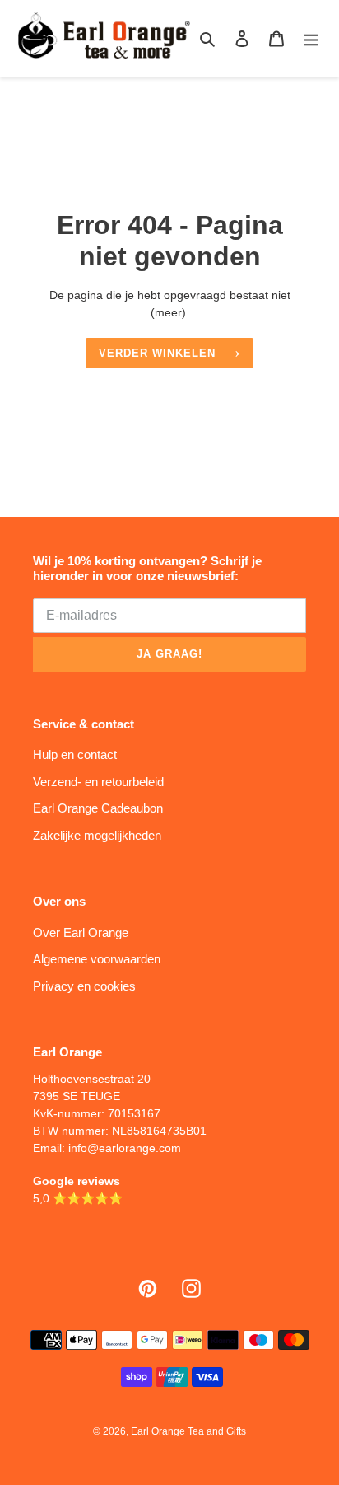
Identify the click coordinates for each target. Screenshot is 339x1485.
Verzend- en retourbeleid (98, 782)
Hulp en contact (75, 754)
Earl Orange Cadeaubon (98, 808)
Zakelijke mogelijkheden (97, 835)
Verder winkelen (157, 353)
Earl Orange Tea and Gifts (188, 1431)
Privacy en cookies (84, 986)
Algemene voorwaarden (96, 959)
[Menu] (311, 38)
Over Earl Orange (80, 932)
